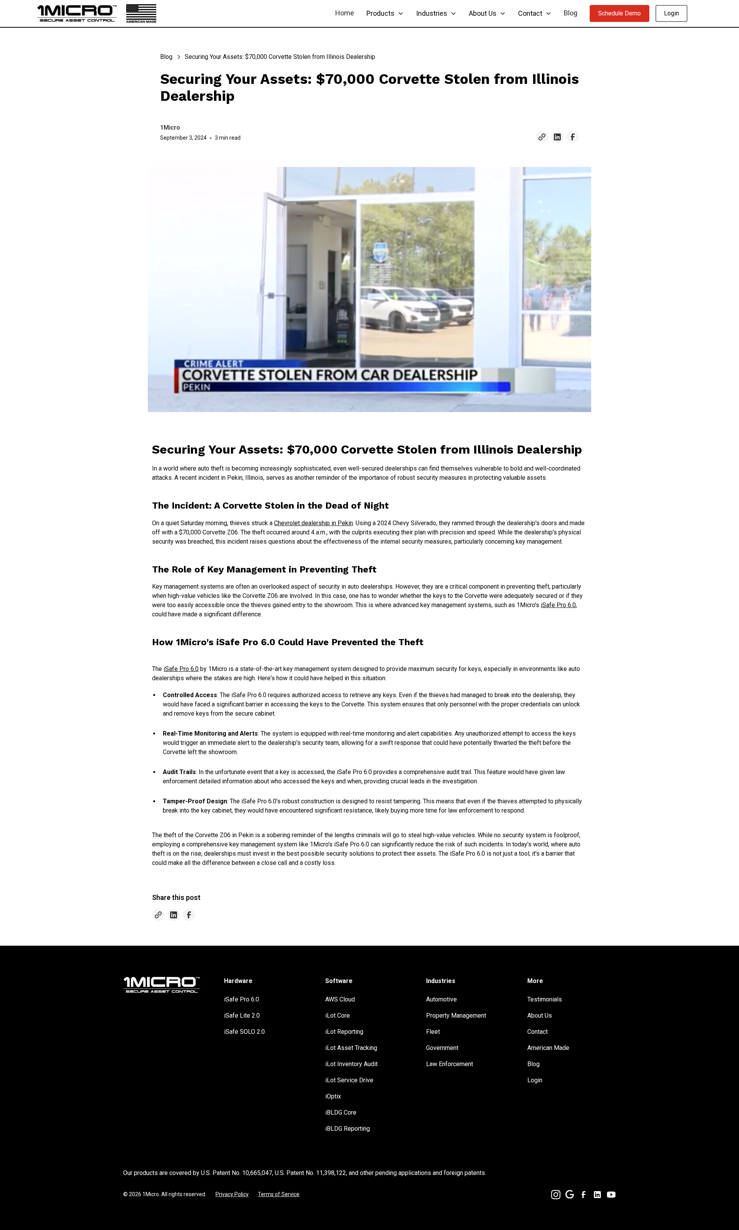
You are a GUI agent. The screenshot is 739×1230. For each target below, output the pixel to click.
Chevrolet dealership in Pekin (313, 523)
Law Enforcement (449, 1064)
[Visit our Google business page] (569, 1194)
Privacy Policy (232, 1194)
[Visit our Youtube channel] (611, 1194)
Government (442, 1047)
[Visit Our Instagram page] (555, 1194)
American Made (548, 1047)
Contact (537, 1031)
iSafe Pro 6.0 (558, 605)
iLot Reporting (344, 1031)
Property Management (456, 1015)
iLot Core (337, 1015)
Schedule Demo (619, 13)
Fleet (433, 1031)
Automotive (441, 999)
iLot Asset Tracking (351, 1047)
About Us (539, 1015)
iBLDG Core (340, 1112)
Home (344, 13)
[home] (77, 13)
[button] (385, 13)
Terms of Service (278, 1194)
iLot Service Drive (349, 1080)
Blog (570, 13)
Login (671, 13)
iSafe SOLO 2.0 (244, 1031)
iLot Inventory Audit (351, 1064)
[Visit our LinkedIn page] (557, 137)
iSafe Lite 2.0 (242, 1015)
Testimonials (544, 999)
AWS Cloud (340, 999)
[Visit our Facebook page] (573, 137)
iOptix (333, 1096)
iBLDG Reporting (347, 1128)
